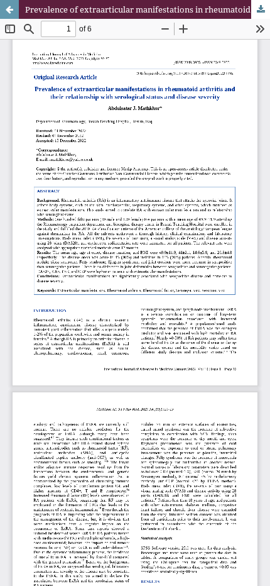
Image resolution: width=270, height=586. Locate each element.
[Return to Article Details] (9, 9)
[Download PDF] (260, 9)
